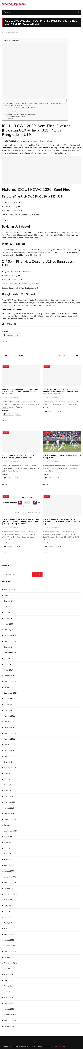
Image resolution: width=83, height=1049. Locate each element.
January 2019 (9, 940)
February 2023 (9, 716)
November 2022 (10, 733)
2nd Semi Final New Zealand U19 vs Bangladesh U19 (23, 114)
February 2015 (9, 1003)
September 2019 (10, 894)
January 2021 (9, 808)
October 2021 (9, 762)
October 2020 (9, 825)
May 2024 (7, 664)
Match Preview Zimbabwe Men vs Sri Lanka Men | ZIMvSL (62, 456)
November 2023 (10, 681)
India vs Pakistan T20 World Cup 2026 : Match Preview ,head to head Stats (19, 456)
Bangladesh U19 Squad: (17, 116)
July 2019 (7, 905)
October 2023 (9, 687)
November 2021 (10, 756)
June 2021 (7, 779)
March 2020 (8, 859)
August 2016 (8, 986)
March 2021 (8, 796)
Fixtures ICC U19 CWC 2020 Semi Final (18, 106)
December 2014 (10, 1015)
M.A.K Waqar (14, 33)
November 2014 (10, 1020)
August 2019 (8, 900)
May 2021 (7, 785)
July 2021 (7, 773)
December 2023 (10, 676)
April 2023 (8, 704)
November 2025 (10, 595)
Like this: (10, 118)
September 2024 (10, 653)
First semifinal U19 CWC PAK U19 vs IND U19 (23, 108)
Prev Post (21, 355)
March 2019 (8, 928)
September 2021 (10, 767)
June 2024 (7, 658)
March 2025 (8, 624)
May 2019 (7, 917)
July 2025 (7, 607)
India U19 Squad (15, 112)
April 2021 (8, 791)
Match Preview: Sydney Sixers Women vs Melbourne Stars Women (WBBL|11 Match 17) (61, 521)
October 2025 (9, 601)
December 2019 (10, 877)
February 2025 (9, 630)
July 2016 (7, 992)
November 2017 (10, 980)
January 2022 (9, 745)
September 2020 (10, 831)
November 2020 (10, 819)
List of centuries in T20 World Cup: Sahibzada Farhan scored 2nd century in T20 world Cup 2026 (60, 391)
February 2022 (9, 739)
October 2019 (9, 888)
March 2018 (8, 974)
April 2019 (8, 923)
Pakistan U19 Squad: (16, 110)
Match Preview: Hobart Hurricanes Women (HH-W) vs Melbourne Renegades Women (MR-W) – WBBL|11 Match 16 (20, 521)
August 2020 (8, 837)
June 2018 (7, 969)
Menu (7, 12)
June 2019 (7, 911)
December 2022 (10, 727)
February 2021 (9, 802)
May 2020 (7, 854)
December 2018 (10, 946)
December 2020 (10, 813)
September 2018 (10, 963)
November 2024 (10, 641)
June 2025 (7, 612)
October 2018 (9, 957)
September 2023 (10, 693)
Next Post (61, 355)
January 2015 (9, 1009)
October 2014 (9, 1026)
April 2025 (8, 618)
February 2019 (9, 934)
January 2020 (9, 871)
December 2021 (10, 750)
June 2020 (7, 848)
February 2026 (9, 589)
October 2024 (9, 647)
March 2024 (8, 670)
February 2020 (9, 865)
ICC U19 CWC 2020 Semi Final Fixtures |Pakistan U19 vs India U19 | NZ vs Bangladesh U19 (35, 103)
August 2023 (8, 699)
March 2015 (8, 997)
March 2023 (8, 710)
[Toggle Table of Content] (64, 100)
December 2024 (10, 635)
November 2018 (10, 951)
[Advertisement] (34, 70)
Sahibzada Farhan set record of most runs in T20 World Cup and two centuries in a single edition (20, 391)
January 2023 (9, 722)
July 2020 (7, 842)
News (5, 366)
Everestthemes (59, 1046)
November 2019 (10, 882)
